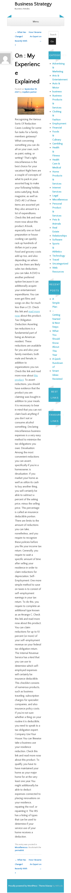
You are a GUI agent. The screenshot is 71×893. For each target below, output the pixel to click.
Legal (55, 195)
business (57, 91)
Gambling (57, 143)
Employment (59, 123)
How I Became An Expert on (35, 36)
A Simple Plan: (56, 303)
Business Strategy (33, 4)
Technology (58, 255)
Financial (57, 127)
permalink (19, 850)
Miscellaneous (21, 847)
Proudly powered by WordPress (22, 886)
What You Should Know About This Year (56, 343)
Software (57, 239)
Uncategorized (60, 263)
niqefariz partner (29, 92)
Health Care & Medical (56, 163)
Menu (36, 21)
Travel (55, 259)
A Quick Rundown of (57, 362)
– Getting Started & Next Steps (56, 319)
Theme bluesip (45, 886)
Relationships (59, 235)
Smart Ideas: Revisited (57, 374)
